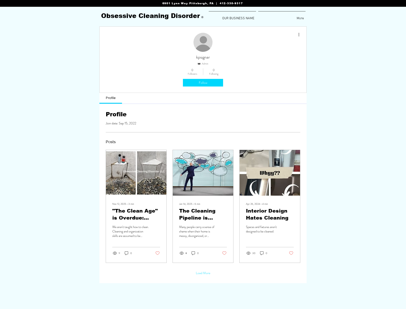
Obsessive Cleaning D (138, 15)
